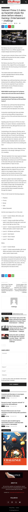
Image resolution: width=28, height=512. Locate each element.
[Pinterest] (9, 26)
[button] (2, 2)
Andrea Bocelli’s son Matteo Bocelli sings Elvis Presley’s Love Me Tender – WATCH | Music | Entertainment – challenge (17, 338)
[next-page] (5, 345)
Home (2, 5)
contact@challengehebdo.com (17, 492)
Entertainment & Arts (9, 5)
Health (3, 406)
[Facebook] (2, 26)
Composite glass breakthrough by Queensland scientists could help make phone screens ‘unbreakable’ (12, 422)
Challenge (5, 23)
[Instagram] (12, 502)
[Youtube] (19, 502)
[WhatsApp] (12, 26)
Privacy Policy (12, 507)
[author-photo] (14, 304)
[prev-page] (2, 345)
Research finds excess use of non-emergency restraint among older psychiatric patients (13, 412)
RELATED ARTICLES (6, 314)
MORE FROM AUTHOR (18, 314)
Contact (17, 507)
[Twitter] (6, 26)
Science (3, 397)
